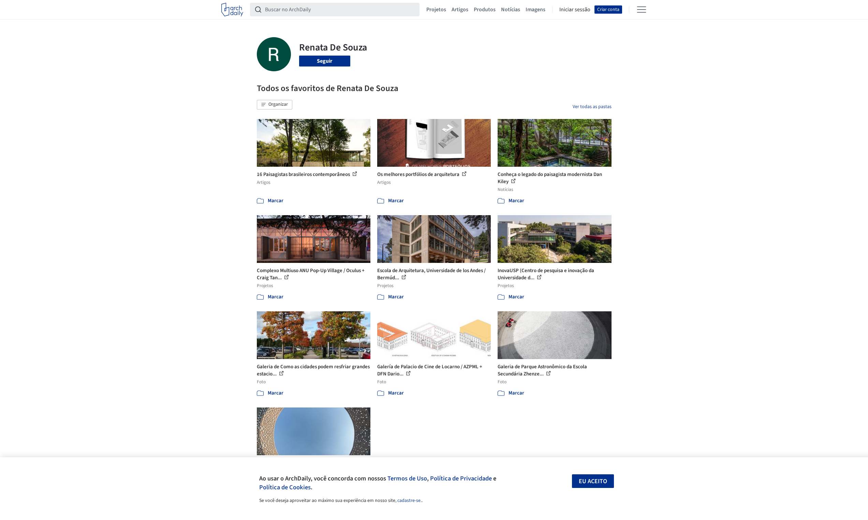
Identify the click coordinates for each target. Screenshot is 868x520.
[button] (274, 104)
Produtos (485, 9)
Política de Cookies (285, 487)
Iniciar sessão (574, 9)
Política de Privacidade (461, 478)
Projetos (436, 9)
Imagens (535, 9)
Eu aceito (593, 481)
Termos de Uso (407, 478)
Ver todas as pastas (592, 106)
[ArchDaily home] (232, 9)
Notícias (510, 9)
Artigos (460, 9)
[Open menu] (641, 9)
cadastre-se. (409, 500)
